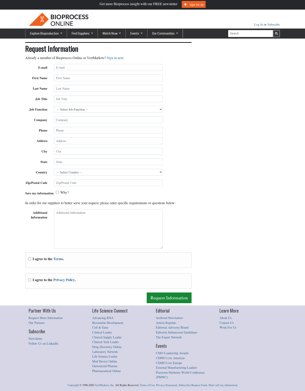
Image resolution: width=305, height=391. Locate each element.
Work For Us (227, 327)
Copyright (73, 385)
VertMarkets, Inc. (105, 385)
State (43, 161)
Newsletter (35, 338)
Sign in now (115, 57)
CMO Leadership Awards (172, 353)
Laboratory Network (105, 352)
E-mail (42, 67)
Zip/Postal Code (36, 182)
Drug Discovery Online (106, 347)
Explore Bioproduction (44, 33)
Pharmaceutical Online (106, 371)
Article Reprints (166, 323)
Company (40, 119)
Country (41, 172)
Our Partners (37, 323)
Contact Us (226, 323)
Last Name (40, 88)
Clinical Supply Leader (107, 337)
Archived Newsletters (169, 318)
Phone (43, 130)
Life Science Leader (104, 356)
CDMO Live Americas (170, 358)
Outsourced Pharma (104, 366)
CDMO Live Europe (169, 363)
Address (42, 140)
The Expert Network (169, 337)
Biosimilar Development (107, 323)
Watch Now (110, 33)
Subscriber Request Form (193, 385)
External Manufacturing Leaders (176, 367)
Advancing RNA (102, 318)
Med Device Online (104, 361)
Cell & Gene (100, 327)
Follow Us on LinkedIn (43, 343)
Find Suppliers (81, 33)
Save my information (39, 193)
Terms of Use (147, 385)
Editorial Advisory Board (172, 327)
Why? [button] (64, 192)
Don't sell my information (223, 385)
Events (135, 33)
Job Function (38, 109)
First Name (39, 78)
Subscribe (273, 24)
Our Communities (163, 33)
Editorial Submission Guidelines (176, 332)
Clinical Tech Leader (105, 342)
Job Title (41, 99)
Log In (259, 24)
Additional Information (39, 215)
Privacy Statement (166, 385)
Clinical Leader (102, 332)
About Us (225, 318)
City (44, 151)
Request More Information (46, 318)
